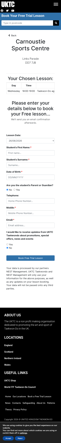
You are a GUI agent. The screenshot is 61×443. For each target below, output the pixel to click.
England (8, 345)
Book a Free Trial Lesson (39, 396)
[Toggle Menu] (56, 4)
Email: (10, 219)
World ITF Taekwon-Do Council (20, 387)
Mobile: (11, 207)
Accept (8, 438)
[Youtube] (13, 11)
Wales (7, 364)
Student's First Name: (18, 147)
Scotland (8, 351)
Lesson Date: (13, 135)
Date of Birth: (14, 171)
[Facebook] (2, 11)
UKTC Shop (10, 380)
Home (8, 396)
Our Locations (19, 396)
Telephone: (12, 195)
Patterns (51, 403)
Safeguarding (29, 403)
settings (23, 433)
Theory (8, 409)
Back (13, 35)
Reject (20, 438)
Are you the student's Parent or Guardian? (30, 185)
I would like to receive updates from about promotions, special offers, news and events (29, 235)
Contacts (16, 403)
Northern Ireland (12, 358)
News (7, 403)
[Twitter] (7, 11)
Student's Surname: (18, 159)
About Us (41, 403)
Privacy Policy (20, 409)
